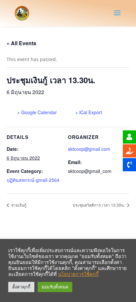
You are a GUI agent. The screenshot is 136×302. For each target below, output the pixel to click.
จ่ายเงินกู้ (18, 205)
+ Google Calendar (37, 112)
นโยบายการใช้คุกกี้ (78, 274)
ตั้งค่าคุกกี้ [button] (21, 287)
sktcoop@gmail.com (89, 149)
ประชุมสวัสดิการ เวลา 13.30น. (99, 205)
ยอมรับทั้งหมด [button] (55, 287)
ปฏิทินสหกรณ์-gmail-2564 (33, 180)
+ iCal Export (88, 112)
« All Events (21, 43)
